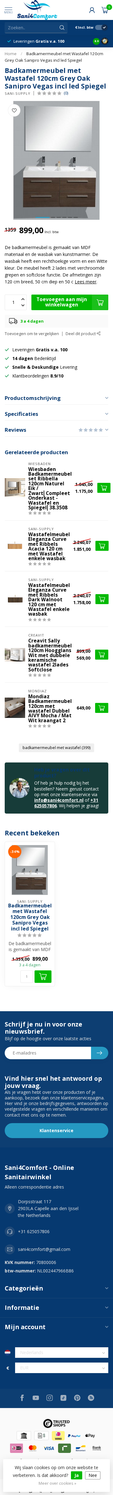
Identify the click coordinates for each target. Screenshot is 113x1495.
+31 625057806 (34, 1231)
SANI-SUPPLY (17, 93)
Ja (76, 1475)
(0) (66, 93)
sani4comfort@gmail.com (44, 1249)
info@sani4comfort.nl (58, 800)
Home (11, 53)
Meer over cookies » (57, 1483)
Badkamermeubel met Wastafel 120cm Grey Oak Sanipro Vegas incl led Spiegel (29, 917)
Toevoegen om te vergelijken (32, 333)
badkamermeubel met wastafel (56, 747)
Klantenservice (56, 1130)
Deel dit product (81, 333)
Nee (93, 1475)
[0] (104, 10)
